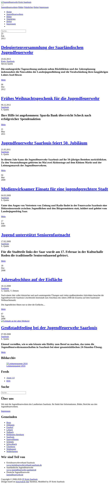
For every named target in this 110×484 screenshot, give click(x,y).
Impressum (44, 7)
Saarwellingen (12, 439)
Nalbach (10, 432)
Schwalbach (11, 444)
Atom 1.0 (10, 378)
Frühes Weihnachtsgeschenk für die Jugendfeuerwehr (50, 98)
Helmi (36, 7)
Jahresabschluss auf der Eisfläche (31, 279)
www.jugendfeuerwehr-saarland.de (21, 470)
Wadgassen (11, 449)
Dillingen (10, 425)
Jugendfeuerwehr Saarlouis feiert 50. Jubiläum (44, 142)
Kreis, (4, 61)
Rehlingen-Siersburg (15, 434)
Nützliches (28, 7)
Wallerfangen (12, 451)
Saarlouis (10, 61)
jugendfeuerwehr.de (14, 475)
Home (9, 12)
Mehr (3, 80)
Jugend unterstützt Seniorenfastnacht (35, 234)
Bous (8, 422)
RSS (8, 381)
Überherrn (10, 446)
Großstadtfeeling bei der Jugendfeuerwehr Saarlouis (49, 327)
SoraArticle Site (22, 482)
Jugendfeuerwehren (9, 7)
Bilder (20, 7)
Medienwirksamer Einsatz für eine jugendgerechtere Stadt (54, 188)
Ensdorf (9, 427)
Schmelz (10, 442)
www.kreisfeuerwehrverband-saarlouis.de (24, 465)
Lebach (9, 430)
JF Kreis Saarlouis (30, 479)
